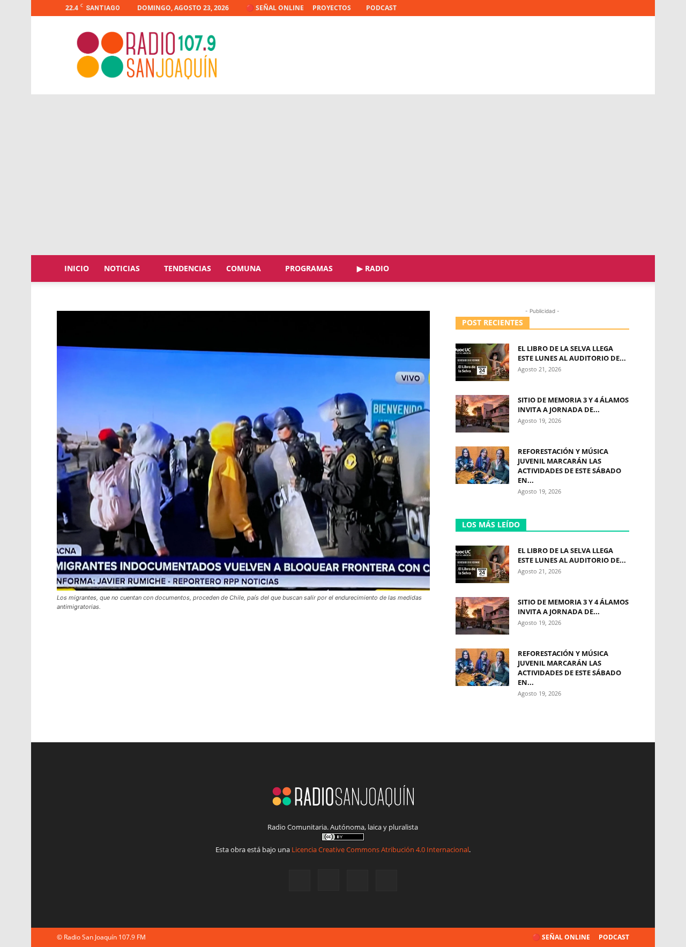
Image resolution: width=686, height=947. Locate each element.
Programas (309, 268)
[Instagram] (586, 8)
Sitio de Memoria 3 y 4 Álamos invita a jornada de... (573, 404)
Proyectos (331, 7)
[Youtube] (621, 8)
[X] (603, 8)
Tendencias (187, 268)
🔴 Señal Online (275, 7)
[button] (616, 269)
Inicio (76, 268)
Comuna (243, 268)
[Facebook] (568, 8)
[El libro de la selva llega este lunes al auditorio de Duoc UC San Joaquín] (482, 362)
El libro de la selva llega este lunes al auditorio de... (572, 353)
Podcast (381, 7)
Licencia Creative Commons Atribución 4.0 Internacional (380, 849)
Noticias (122, 268)
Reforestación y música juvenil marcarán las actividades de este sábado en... (569, 465)
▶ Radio (373, 268)
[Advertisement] (343, 175)
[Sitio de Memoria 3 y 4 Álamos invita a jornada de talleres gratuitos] (482, 414)
